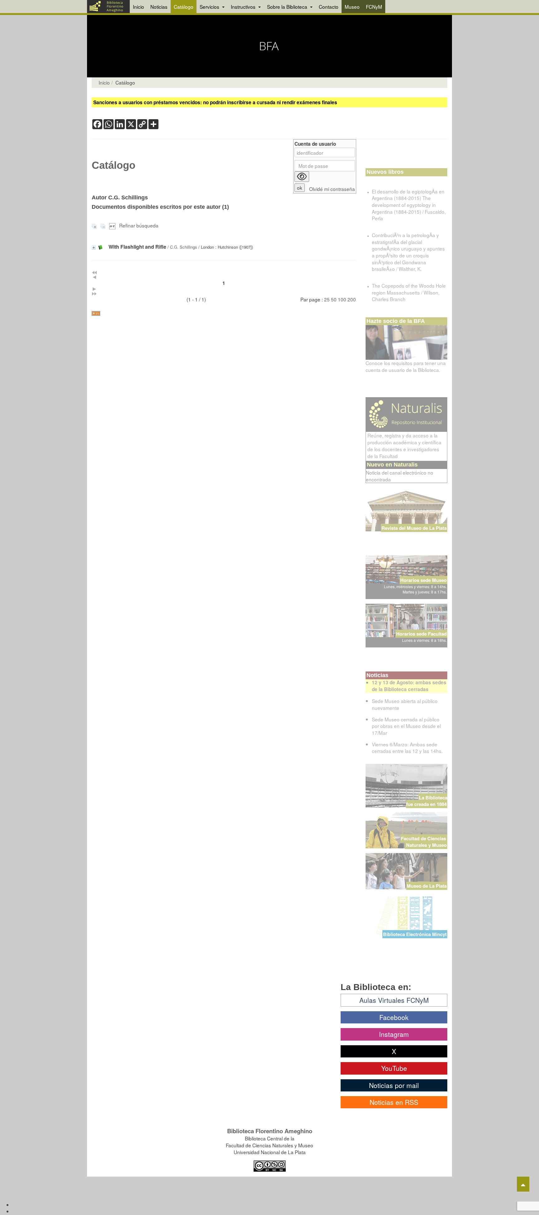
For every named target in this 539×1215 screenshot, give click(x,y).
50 (334, 299)
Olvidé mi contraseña (332, 189)
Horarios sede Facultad (421, 633)
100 (342, 299)
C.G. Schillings (183, 247)
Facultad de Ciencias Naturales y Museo (424, 841)
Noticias (159, 6)
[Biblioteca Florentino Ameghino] (108, 6)
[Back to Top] (523, 1184)
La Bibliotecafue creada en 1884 (426, 801)
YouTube (394, 1068)
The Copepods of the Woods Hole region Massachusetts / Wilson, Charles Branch (409, 292)
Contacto (328, 6)
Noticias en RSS (394, 1102)
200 (351, 299)
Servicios (210, 6)
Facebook (394, 1017)
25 (327, 299)
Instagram (394, 1034)
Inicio (138, 6)
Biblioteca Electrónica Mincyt (415, 934)
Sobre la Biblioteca (287, 6)
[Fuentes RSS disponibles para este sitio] (224, 313)
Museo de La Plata (427, 885)
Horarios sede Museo (423, 580)
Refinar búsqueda (138, 225)
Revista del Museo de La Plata (414, 528)
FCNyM (374, 6)
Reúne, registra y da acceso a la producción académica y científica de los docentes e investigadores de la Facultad (404, 445)
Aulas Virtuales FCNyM (394, 1000)
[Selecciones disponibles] (113, 225)
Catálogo (183, 6)
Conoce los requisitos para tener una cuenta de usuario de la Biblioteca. (406, 366)
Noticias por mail (394, 1085)
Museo (352, 6)
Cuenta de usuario (315, 144)
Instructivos (244, 6)
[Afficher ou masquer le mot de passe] (301, 176)
